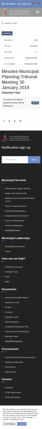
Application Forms (12, 302)
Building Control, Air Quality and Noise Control (20, 199)
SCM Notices (10, 367)
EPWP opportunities (13, 392)
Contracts (9, 312)
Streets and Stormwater (14, 221)
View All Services (12, 230)
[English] (35, 3)
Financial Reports (12, 322)
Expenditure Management (15, 211)
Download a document (14, 267)
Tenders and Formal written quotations (20, 357)
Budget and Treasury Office (16, 193)
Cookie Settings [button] (9, 424)
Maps (7, 282)
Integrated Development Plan (16, 327)
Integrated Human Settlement (17, 216)
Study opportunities (12, 397)
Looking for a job (11, 272)
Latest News (10, 4)
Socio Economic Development (17, 332)
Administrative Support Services (17, 189)
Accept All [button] (21, 424)
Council (8, 251)
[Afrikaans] (33, 3)
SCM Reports (10, 372)
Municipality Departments (15, 246)
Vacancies (9, 388)
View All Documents (13, 341)
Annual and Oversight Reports (17, 298)
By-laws (8, 307)
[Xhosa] (38, 3)
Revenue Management (14, 225)
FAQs (7, 277)
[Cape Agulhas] (16, 12)
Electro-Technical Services (15, 206)
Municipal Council (11, 317)
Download (7, 33)
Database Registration (14, 362)
